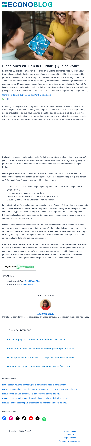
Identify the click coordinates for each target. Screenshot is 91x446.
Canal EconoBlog (32, 281)
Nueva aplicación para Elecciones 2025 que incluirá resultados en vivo (41, 357)
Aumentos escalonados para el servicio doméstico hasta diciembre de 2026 (35, 398)
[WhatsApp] (3, 99)
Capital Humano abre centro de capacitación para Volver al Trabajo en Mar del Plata (39, 389)
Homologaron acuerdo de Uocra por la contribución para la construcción (34, 385)
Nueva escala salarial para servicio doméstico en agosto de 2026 (31, 394)
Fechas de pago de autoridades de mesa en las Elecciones (36, 339)
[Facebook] (8, 99)
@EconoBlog (27, 284)
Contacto (70, 434)
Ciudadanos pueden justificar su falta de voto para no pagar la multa (40, 348)
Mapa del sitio (69, 438)
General (5, 95)
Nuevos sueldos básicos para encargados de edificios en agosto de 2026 (34, 403)
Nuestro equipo (69, 431)
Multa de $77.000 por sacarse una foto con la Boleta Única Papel (39, 366)
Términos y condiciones (69, 441)
